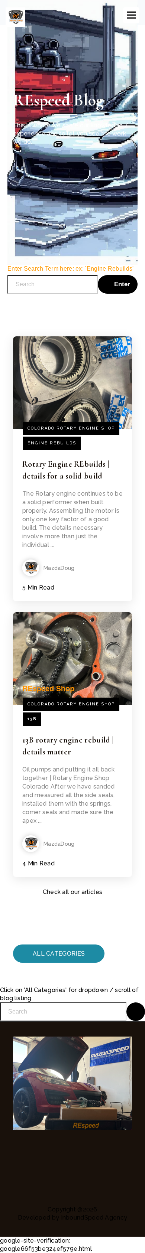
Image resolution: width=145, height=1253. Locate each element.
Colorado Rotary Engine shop (71, 428)
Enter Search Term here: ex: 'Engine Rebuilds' (70, 268)
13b (32, 719)
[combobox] (52, 284)
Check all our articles (73, 891)
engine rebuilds (52, 443)
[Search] (135, 1011)
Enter (121, 284)
